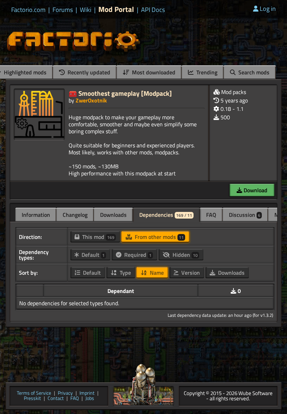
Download (254, 190)
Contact (56, 398)
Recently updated (88, 72)
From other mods (158, 237)
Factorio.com (28, 10)
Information (36, 215)
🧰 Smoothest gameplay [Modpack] (120, 93)
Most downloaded (153, 72)
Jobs (89, 398)
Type (124, 272)
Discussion (244, 215)
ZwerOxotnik (91, 100)
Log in (268, 8)
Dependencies (165, 215)
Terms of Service (34, 393)
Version (190, 272)
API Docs (153, 10)
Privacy (65, 393)
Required (137, 255)
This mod (97, 237)
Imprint (86, 393)
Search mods (253, 72)
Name (156, 272)
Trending (206, 72)
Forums (62, 10)
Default (92, 255)
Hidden (184, 255)
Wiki (85, 10)
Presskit (32, 398)
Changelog (75, 215)
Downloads (113, 215)
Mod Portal (116, 9)
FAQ (211, 215)
